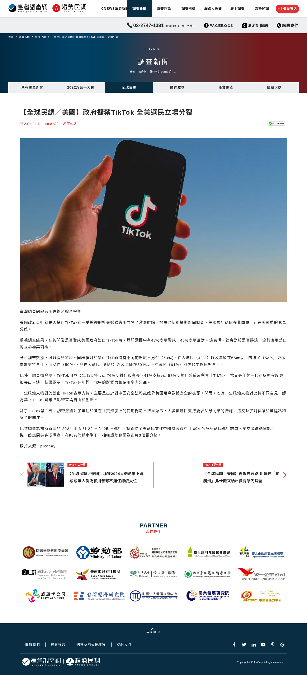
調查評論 (164, 8)
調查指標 (188, 8)
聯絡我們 (124, 644)
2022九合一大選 (80, 87)
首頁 (11, 37)
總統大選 (274, 87)
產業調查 (226, 87)
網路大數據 (213, 8)
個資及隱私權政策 (91, 644)
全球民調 (40, 37)
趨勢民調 (262, 8)
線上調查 (237, 8)
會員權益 (58, 644)
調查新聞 (139, 8)
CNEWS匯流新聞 (115, 8)
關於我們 (32, 644)
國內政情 (177, 87)
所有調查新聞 (33, 87)
